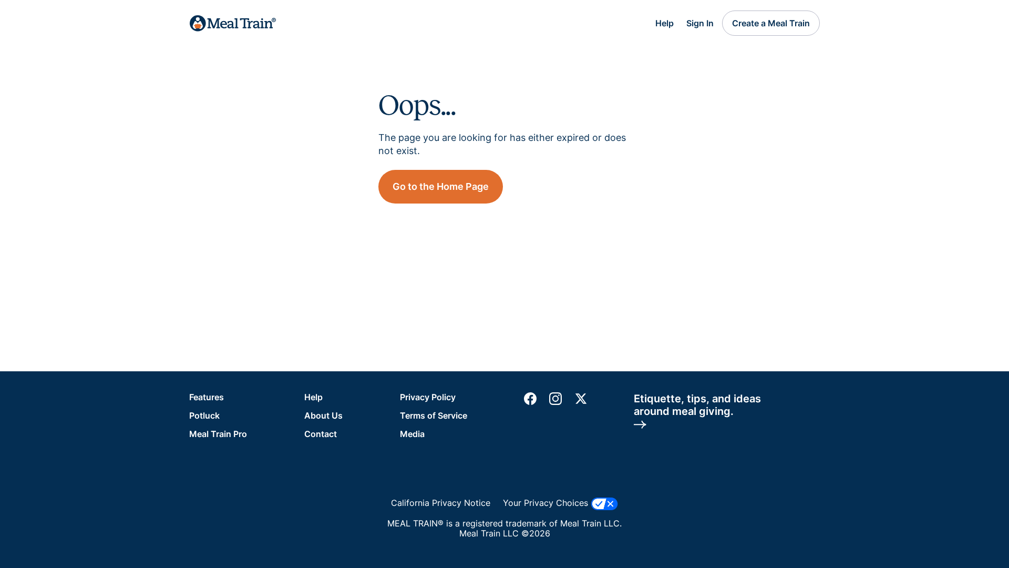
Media (412, 434)
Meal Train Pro (218, 434)
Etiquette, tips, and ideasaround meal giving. (697, 405)
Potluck (204, 415)
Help (664, 23)
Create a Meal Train (771, 23)
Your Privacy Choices (547, 503)
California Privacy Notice (440, 503)
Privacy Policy (428, 397)
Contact (320, 434)
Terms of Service (433, 415)
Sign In (700, 23)
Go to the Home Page (441, 186)
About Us (323, 415)
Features (206, 397)
